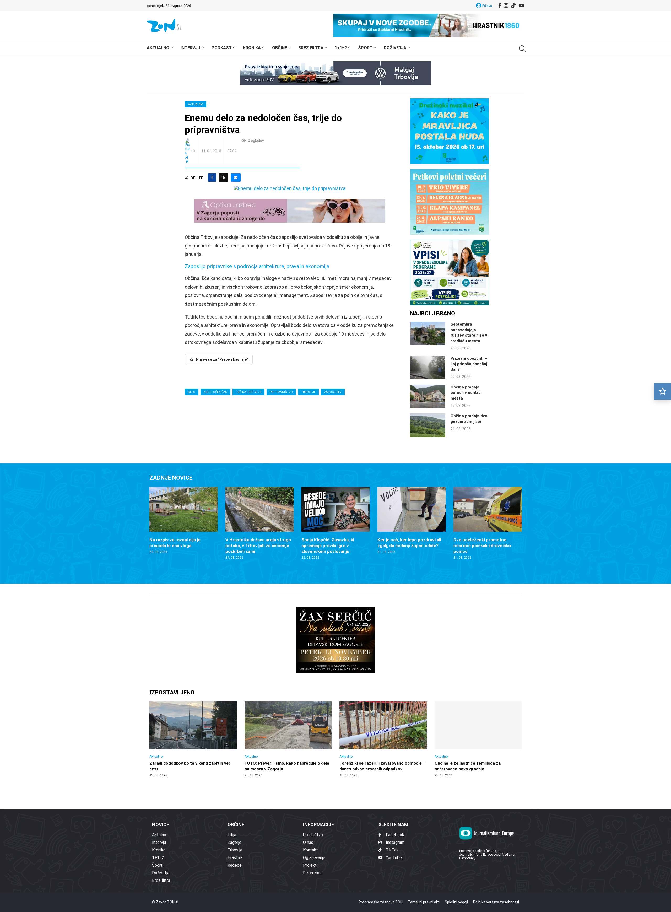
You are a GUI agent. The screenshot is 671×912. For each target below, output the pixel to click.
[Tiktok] (513, 5)
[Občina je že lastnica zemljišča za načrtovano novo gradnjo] (478, 739)
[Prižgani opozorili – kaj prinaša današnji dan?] (427, 367)
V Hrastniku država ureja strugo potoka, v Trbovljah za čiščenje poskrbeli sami (258, 545)
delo (191, 392)
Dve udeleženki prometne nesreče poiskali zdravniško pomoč (482, 545)
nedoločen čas (215, 392)
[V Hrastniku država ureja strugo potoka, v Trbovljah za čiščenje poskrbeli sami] (259, 523)
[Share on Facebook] (212, 177)
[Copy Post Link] (223, 177)
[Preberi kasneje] (662, 391)
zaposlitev (333, 392)
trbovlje (308, 392)
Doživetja (395, 47)
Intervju (190, 47)
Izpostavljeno (171, 692)
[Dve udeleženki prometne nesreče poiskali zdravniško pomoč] (487, 523)
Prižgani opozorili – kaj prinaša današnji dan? (469, 364)
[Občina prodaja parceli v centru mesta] (427, 396)
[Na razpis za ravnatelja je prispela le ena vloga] (183, 520)
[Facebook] (499, 5)
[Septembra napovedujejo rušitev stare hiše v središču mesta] (427, 333)
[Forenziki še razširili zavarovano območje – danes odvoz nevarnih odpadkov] (383, 739)
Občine (279, 47)
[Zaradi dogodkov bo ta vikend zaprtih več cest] (193, 739)
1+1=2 (341, 47)
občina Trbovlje (248, 392)
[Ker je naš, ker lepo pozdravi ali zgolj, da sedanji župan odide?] (411, 520)
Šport (365, 47)
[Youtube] (521, 5)
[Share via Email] (236, 177)
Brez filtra (310, 47)
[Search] (521, 48)
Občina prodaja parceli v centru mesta (466, 393)
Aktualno (158, 47)
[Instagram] (506, 5)
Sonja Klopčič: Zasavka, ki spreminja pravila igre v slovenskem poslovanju (327, 545)
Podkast (222, 47)
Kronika (252, 47)
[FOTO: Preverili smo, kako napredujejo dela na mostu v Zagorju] (288, 739)
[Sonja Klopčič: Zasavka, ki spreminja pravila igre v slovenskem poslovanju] (335, 523)
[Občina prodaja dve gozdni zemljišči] (427, 425)
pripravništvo (281, 392)
